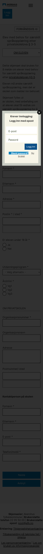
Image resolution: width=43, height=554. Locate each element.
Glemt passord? (19, 153)
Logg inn (30, 146)
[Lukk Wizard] (39, 112)
